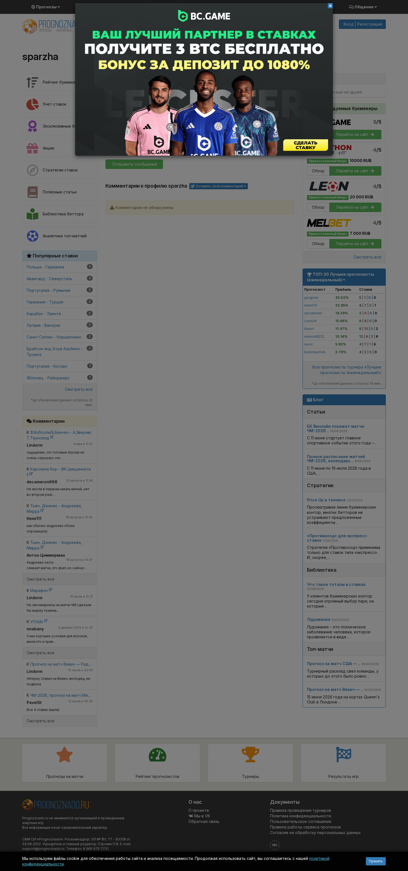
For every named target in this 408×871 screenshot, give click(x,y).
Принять (376, 861)
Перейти (204, 79)
